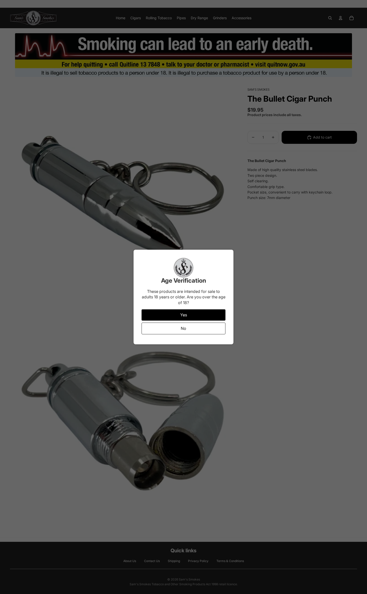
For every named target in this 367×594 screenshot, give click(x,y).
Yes (183, 314)
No (183, 328)
